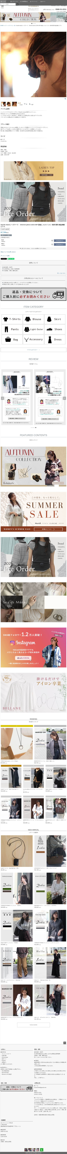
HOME (1, 25)
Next (65, 18)
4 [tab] (35, 23)
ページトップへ (64, 1043)
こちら (41, 1057)
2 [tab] (33, 23)
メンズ (4, 1)
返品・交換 (4, 1083)
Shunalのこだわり (56, 5)
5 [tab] (35, 427)
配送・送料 (37, 1049)
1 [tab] (31, 23)
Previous (2, 18)
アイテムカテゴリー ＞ (33, 349)
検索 (17, 4)
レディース (15, 1)
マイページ (34, 1)
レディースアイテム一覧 (9, 25)
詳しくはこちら (61, 273)
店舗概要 (3, 1120)
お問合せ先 (37, 1083)
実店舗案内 (63, 5)
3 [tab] (34, 23)
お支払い (3, 1049)
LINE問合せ (25, 1)
